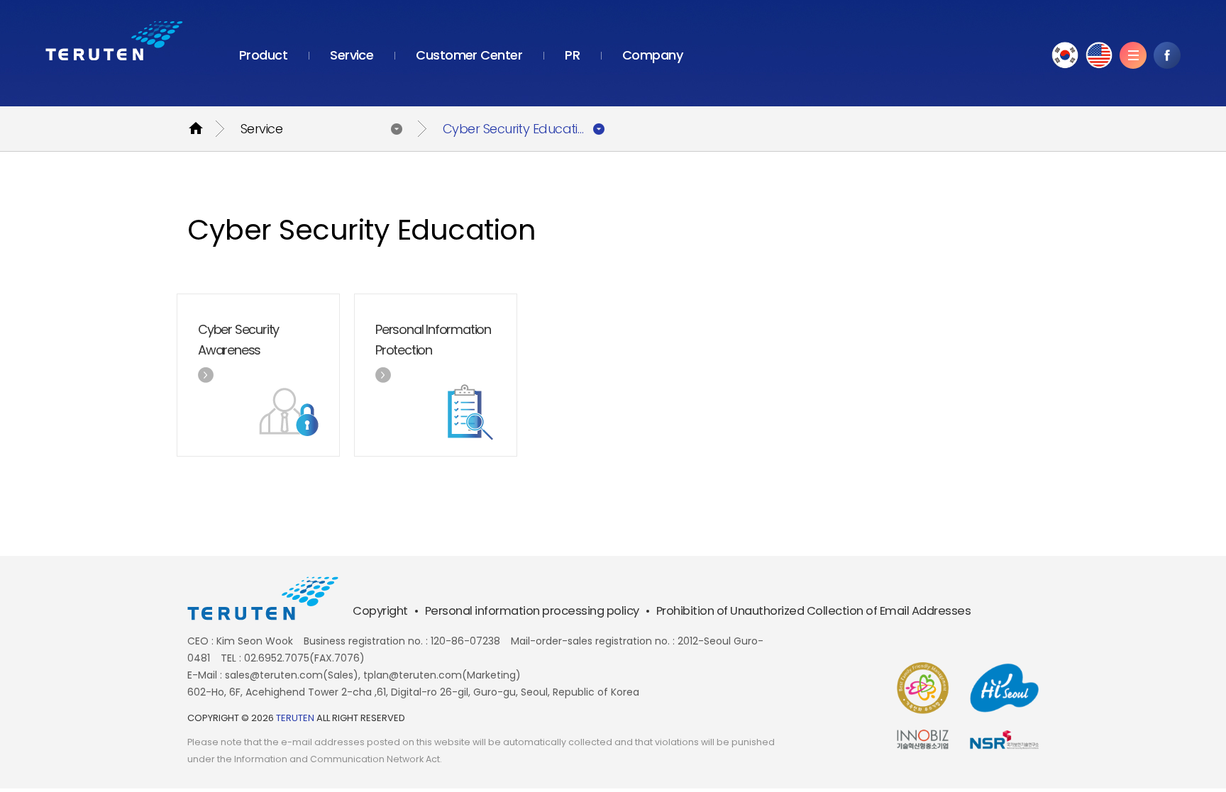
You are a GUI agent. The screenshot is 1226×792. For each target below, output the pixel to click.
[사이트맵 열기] (1133, 55)
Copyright (380, 611)
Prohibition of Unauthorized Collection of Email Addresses (813, 611)
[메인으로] (114, 40)
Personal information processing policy (532, 611)
